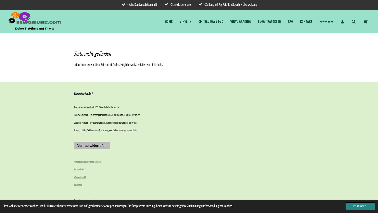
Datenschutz (79, 169)
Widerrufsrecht (80, 177)
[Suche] (354, 21)
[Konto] (342, 21)
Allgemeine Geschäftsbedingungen (87, 162)
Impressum (78, 185)
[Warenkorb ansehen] (365, 21)
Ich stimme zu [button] (360, 206)
